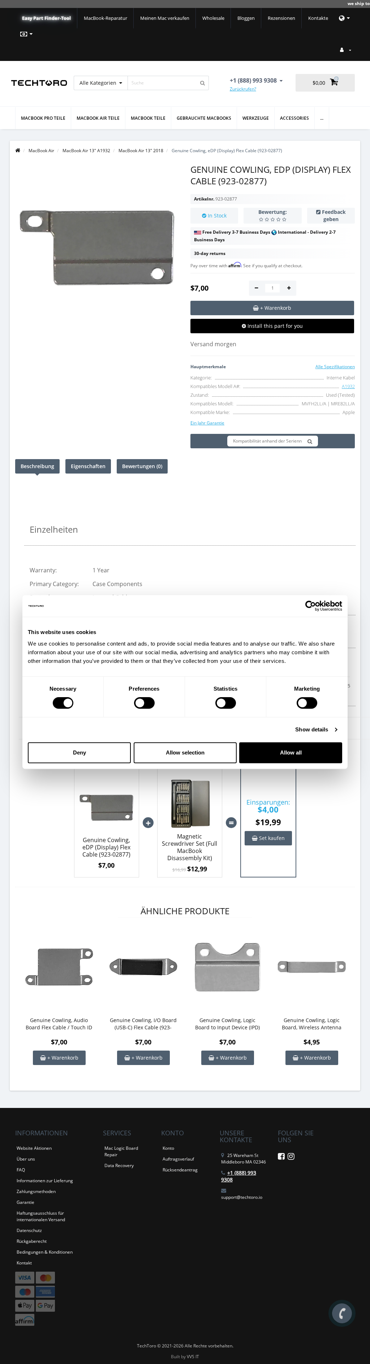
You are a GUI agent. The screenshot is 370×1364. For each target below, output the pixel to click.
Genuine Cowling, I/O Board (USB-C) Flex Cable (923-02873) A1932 (143, 1024)
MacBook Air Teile (98, 118)
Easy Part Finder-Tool (46, 18)
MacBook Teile (148, 118)
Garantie (25, 1202)
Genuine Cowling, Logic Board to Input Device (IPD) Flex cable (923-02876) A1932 (227, 1024)
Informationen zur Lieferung (45, 1181)
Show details (311, 729)
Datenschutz (29, 1230)
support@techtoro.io (241, 1197)
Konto (168, 1148)
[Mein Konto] (345, 50)
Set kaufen (271, 838)
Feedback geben (334, 215)
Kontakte (318, 18)
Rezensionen (281, 18)
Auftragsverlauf (178, 1159)
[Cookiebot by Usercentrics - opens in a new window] (310, 605)
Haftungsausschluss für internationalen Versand (41, 1216)
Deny (79, 752)
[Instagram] (291, 1157)
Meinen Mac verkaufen (164, 18)
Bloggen (246, 18)
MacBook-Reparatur (105, 18)
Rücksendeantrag (180, 1170)
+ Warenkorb (62, 1057)
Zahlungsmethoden (36, 1191)
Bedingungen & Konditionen (45, 1252)
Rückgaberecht (32, 1241)
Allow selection (185, 752)
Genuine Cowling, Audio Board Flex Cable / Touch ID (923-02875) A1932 (59, 1024)
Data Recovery (119, 1165)
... (321, 118)
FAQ (21, 1170)
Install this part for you (274, 325)
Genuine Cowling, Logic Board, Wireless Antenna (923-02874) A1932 (311, 1024)
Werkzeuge (255, 118)
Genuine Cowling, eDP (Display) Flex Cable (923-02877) (106, 847)
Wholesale (213, 18)
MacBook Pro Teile (43, 118)
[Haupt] (17, 151)
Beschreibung (37, 466)
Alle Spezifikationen (335, 367)
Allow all (291, 752)
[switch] (144, 703)
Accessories (294, 118)
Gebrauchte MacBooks (204, 118)
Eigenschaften (88, 466)
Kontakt (24, 1263)
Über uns (26, 1159)
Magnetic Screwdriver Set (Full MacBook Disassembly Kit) (189, 847)
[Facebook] (281, 1157)
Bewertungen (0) (142, 466)
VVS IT (193, 1357)
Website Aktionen (34, 1148)
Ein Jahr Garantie (207, 423)
